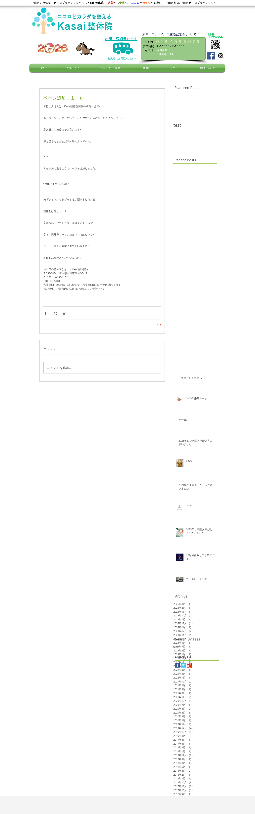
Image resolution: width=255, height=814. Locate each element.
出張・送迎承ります (121, 38)
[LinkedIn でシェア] (65, 313)
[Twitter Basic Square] (183, 665)
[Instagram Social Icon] (221, 55)
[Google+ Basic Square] (189, 665)
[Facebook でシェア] (45, 313)
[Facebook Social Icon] (211, 55)
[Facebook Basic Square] (177, 665)
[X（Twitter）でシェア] (55, 313)
